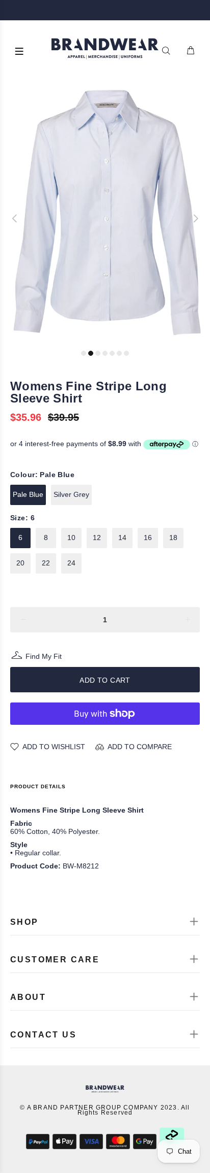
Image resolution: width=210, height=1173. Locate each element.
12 (97, 537)
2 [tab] (90, 353)
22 (46, 563)
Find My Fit (43, 657)
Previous (14, 218)
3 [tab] (97, 353)
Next (195, 218)
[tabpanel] (105, 213)
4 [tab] (105, 353)
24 (71, 563)
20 (20, 563)
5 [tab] (112, 353)
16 (148, 537)
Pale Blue (28, 494)
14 (122, 537)
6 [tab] (119, 353)
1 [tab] (83, 353)
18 (173, 537)
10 (71, 537)
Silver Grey (71, 494)
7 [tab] (126, 353)
